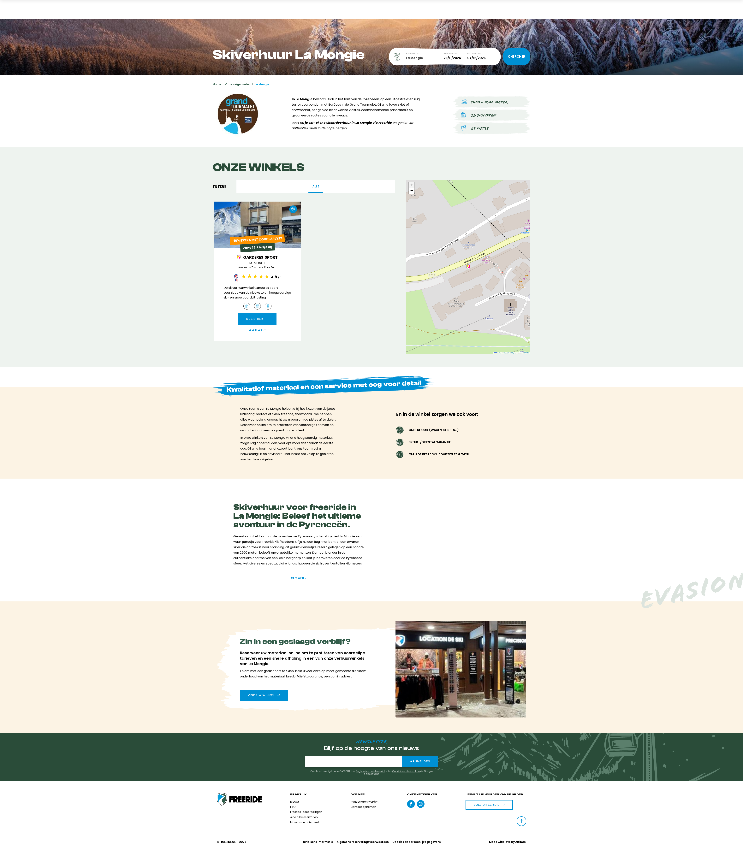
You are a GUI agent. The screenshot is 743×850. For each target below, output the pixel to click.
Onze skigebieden (238, 84)
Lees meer (255, 329)
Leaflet (499, 353)
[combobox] (421, 58)
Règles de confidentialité (370, 771)
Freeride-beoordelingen (306, 812)
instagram (421, 804)
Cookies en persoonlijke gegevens (416, 842)
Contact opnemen (363, 807)
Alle (315, 186)
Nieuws (295, 802)
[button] (468, 266)
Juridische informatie (317, 842)
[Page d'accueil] (239, 799)
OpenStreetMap (509, 353)
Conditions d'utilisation (406, 771)
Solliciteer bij (487, 804)
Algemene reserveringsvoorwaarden (363, 842)
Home (217, 84)
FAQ (293, 807)
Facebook (411, 804)
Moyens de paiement (304, 822)
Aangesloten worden (364, 802)
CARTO (526, 353)
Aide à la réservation (304, 817)
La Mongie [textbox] (414, 58)
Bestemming (413, 53)
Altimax (520, 842)
